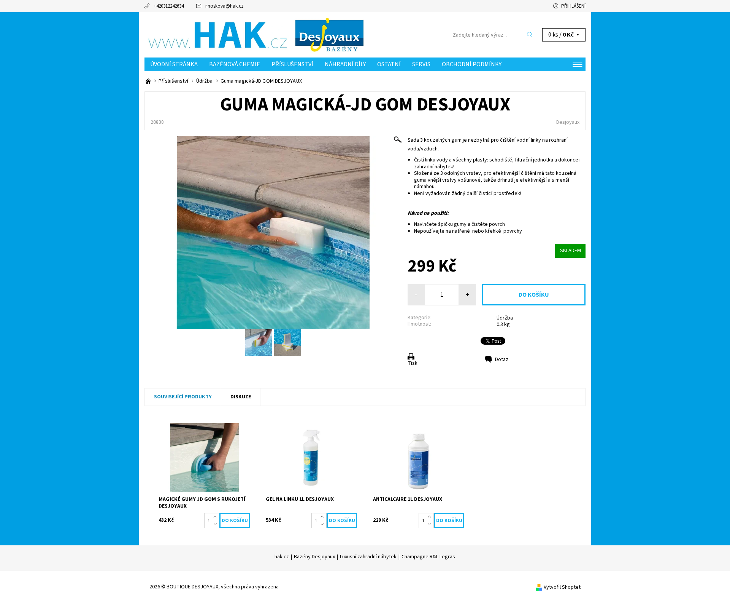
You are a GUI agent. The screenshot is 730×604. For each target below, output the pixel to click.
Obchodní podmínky (471, 64)
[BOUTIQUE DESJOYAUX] (254, 34)
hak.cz (282, 556)
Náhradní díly (345, 64)
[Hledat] (530, 35)
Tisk (412, 363)
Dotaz (501, 359)
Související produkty (183, 397)
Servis (421, 64)
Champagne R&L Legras (428, 556)
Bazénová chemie (234, 64)
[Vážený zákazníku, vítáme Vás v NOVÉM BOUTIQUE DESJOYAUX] (149, 81)
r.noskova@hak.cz (224, 6)
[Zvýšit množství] (216, 517)
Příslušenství (292, 64)
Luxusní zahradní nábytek (368, 556)
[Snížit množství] (216, 524)
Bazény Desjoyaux (314, 556)
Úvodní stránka (174, 64)
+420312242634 (169, 6)
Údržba (505, 318)
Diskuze (240, 397)
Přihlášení (573, 6)
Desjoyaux (567, 122)
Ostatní (389, 64)
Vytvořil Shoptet (562, 587)
